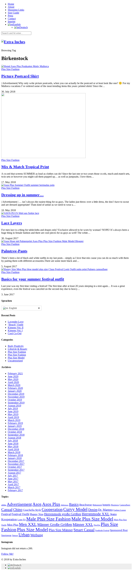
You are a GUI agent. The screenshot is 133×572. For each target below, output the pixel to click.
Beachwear (85, 504)
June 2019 (13, 411)
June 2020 (13, 376)
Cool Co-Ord (14, 333)
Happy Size (36, 514)
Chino (17, 510)
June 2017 (13, 478)
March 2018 (14, 452)
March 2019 (14, 420)
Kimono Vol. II (15, 327)
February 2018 (15, 455)
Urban (24, 534)
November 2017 (16, 464)
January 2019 (15, 426)
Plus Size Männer (61, 530)
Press (10, 15)
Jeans (113, 514)
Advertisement (19, 504)
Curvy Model (75, 509)
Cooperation (52, 509)
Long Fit (22, 519)
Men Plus (12, 524)
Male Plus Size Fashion (48, 518)
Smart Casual (84, 530)
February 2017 (15, 490)
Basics (74, 504)
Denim (92, 509)
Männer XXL (83, 524)
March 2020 (14, 385)
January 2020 (15, 391)
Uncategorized (15, 360)
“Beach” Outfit (15, 324)
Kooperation (9, 519)
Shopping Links (16, 9)
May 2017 (13, 481)
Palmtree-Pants (14, 251)
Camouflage (125, 505)
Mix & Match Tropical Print (25, 167)
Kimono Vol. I (15, 330)
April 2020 (13, 382)
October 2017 (15, 467)
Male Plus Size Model (92, 518)
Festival (6, 514)
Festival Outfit (20, 514)
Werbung (36, 535)
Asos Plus (51, 504)
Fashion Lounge (119, 510)
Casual (6, 509)
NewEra (97, 525)
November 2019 (16, 396)
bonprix (106, 504)
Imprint (11, 21)
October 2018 (15, 432)
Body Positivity (16, 346)
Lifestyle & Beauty (17, 349)
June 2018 (13, 443)
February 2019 (15, 423)
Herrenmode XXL (95, 514)
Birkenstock (97, 505)
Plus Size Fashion (10, 69)
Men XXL (28, 524)
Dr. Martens (105, 509)
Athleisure (64, 505)
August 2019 (14, 405)
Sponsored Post (119, 530)
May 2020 (13, 379)
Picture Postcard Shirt (20, 76)
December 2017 (16, 461)
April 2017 (13, 484)
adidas (3, 505)
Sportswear (6, 535)
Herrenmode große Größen (62, 514)
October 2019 (15, 399)
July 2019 (13, 408)
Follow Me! (7, 554)
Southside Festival (102, 530)
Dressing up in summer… (22, 195)
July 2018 (13, 440)
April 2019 (13, 417)
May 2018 (13, 446)
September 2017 (16, 469)
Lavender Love (16, 321)
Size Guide (13, 12)
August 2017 (14, 472)
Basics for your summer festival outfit (32, 279)
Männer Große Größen (54, 525)
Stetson (15, 536)
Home (11, 4)
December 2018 (16, 429)
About (11, 7)
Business (115, 505)
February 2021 (15, 373)
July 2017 (13, 475)
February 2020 (15, 388)
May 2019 (13, 414)
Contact (12, 18)
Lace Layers (11, 223)
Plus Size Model (16, 357)
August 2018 (14, 437)
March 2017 (14, 487)
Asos (37, 504)
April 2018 (13, 449)
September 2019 (16, 402)
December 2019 (16, 394)
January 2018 (15, 458)
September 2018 (16, 434)
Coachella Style (32, 509)
